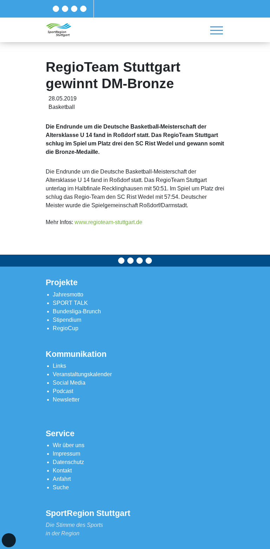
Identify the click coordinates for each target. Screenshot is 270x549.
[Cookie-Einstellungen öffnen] (9, 540)
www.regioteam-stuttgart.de (108, 222)
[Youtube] (83, 9)
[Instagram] (74, 9)
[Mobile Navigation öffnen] (216, 30)
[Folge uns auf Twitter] (65, 9)
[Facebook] (56, 9)
